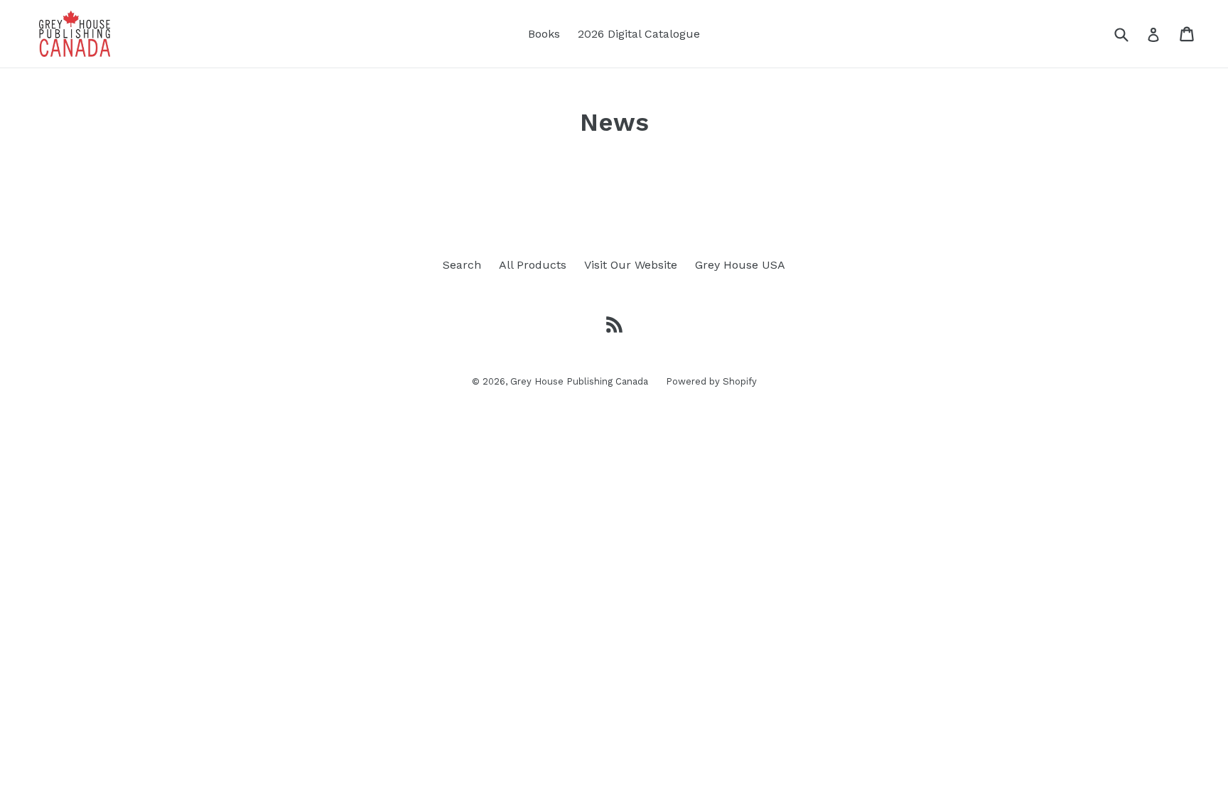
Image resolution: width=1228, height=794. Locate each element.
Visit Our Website (630, 265)
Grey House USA (740, 265)
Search (462, 265)
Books (544, 34)
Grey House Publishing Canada (579, 381)
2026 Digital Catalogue (639, 34)
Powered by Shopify (711, 381)
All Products (532, 265)
